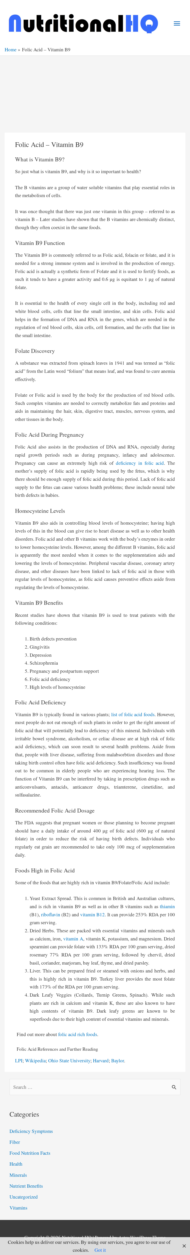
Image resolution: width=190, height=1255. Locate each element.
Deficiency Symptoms (31, 1131)
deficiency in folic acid (140, 463)
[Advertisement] (95, 90)
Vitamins (18, 1207)
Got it (100, 1250)
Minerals (18, 1175)
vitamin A (73, 938)
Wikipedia (35, 1060)
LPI (18, 1060)
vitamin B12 (92, 914)
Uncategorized (24, 1196)
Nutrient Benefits (26, 1186)
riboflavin (50, 914)
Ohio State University (69, 1060)
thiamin (167, 906)
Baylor (117, 1060)
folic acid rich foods (77, 1034)
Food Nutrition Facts (30, 1153)
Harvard (101, 1060)
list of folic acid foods (133, 714)
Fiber (15, 1142)
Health (16, 1164)
